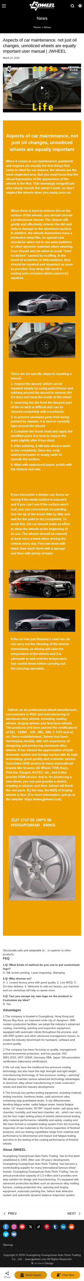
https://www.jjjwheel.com (42, 799)
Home (37, 27)
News (47, 27)
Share (7, 1277)
